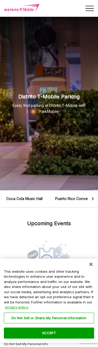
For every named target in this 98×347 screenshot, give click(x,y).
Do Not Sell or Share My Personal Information (49, 318)
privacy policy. (16, 307)
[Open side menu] (89, 8)
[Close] (91, 264)
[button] (24, 198)
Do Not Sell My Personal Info (26, 344)
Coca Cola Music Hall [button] (24, 198)
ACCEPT (49, 333)
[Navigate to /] (22, 8)
